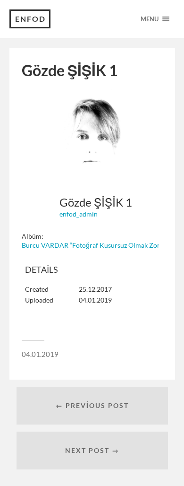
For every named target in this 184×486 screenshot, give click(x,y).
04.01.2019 (40, 354)
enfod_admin (78, 214)
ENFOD (30, 18)
